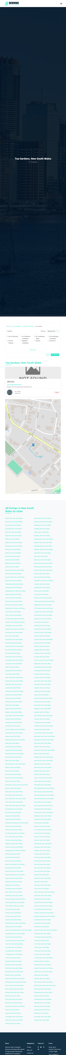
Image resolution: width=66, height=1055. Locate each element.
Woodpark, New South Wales (42, 1003)
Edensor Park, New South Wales (14, 646)
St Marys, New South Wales (13, 913)
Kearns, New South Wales (41, 695)
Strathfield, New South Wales (42, 920)
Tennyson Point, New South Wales (15, 940)
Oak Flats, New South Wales (13, 812)
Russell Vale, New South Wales (14, 878)
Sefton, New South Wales (41, 888)
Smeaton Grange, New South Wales (15, 899)
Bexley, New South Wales (12, 560)
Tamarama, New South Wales (42, 933)
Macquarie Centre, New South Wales (44, 736)
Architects (53, 341)
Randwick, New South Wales (42, 850)
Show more (33, 350)
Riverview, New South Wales (13, 861)
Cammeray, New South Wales (13, 580)
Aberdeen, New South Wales (13, 525)
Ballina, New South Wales (12, 539)
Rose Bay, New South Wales (42, 864)
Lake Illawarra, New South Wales (43, 715)
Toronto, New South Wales (12, 958)
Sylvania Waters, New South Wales (15, 933)
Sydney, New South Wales (41, 926)
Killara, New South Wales (12, 705)
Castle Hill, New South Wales (13, 594)
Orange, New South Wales (12, 816)
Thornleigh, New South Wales (13, 951)
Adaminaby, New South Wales (42, 525)
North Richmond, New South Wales (44, 798)
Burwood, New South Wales (42, 573)
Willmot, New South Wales (12, 996)
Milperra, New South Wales (12, 767)
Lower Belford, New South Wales (43, 733)
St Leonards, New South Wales (43, 909)
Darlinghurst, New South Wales (14, 625)
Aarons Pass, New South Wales (14, 518)
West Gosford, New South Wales (43, 982)
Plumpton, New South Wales (42, 826)
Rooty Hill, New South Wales (42, 861)
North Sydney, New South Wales (43, 805)
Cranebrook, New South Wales (42, 618)
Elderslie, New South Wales (42, 646)
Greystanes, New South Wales (42, 681)
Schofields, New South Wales (13, 888)
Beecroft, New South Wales (13, 553)
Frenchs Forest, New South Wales (43, 660)
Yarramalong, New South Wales (14, 1016)
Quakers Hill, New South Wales (14, 843)
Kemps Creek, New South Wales (43, 698)
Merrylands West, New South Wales (15, 764)
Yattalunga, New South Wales (42, 1016)
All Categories (17, 326)
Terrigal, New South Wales (41, 940)
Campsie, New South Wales (42, 584)
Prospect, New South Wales (42, 836)
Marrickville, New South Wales (13, 750)
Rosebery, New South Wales (13, 868)
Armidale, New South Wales (42, 529)
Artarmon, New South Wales (13, 532)
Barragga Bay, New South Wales (43, 546)
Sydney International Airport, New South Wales (18, 930)
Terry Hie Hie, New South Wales (14, 944)
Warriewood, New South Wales (14, 968)
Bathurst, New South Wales (13, 549)
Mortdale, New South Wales (13, 774)
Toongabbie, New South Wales (14, 954)
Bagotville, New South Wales (13, 535)
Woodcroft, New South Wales (13, 1003)
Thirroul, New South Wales (41, 947)
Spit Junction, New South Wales (43, 906)
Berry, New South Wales (41, 556)
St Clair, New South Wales (12, 909)
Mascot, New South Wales (41, 753)
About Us (29, 1050)
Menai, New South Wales (12, 760)
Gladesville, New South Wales (42, 663)
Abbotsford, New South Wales (13, 522)
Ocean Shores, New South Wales (43, 812)
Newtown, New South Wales (13, 788)
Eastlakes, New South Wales (13, 643)
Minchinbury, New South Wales (42, 767)
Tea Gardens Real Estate (14, 384)
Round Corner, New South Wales (14, 871)
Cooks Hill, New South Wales (13, 615)
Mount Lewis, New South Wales (43, 778)
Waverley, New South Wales (13, 975)
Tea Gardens (17, 387)
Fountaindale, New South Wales (14, 660)
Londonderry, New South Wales (14, 733)
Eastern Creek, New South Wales (43, 639)
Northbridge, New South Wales (14, 809)
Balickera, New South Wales (42, 535)
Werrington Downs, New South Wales (15, 982)
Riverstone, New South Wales (42, 857)
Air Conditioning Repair (40, 337)
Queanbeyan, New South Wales (43, 843)
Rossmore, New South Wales (42, 868)
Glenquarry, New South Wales (13, 670)
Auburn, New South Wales (41, 532)
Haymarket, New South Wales (42, 684)
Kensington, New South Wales (13, 702)
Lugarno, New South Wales (12, 736)
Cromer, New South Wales (41, 622)
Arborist (38, 341)
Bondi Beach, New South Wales (43, 567)
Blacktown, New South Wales (42, 560)
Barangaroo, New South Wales (13, 546)
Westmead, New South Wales (42, 989)
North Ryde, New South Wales (42, 802)
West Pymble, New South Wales (14, 989)
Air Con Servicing (13, 336)
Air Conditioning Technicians (54, 337)
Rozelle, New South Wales (41, 875)
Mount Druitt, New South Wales (14, 778)
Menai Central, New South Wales (43, 760)
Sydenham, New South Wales (13, 926)
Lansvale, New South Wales (42, 719)
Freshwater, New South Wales (13, 663)
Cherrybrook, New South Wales (14, 605)
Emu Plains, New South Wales (13, 650)
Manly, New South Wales (12, 743)
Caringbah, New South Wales (42, 587)
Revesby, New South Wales (42, 854)
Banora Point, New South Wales (43, 542)
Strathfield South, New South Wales (15, 923)
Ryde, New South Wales (41, 881)
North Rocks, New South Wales (14, 802)
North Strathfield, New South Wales (15, 805)
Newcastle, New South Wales (42, 785)
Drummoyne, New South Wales (14, 632)
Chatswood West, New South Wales (44, 601)
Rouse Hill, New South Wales (42, 871)
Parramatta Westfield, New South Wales (16, 823)
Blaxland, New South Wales (13, 563)
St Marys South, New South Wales (44, 913)
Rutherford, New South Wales (42, 878)
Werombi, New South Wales (42, 978)
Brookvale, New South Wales (13, 573)
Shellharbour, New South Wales (14, 895)
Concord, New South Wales (13, 612)
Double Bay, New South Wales (42, 629)
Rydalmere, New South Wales (13, 881)
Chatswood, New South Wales (13, 601)
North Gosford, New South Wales (43, 791)
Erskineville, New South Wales (13, 657)
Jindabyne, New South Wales (42, 691)
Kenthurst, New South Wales (42, 702)
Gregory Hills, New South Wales (14, 681)
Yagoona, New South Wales (13, 1013)
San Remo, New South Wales (42, 885)
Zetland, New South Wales (12, 1023)
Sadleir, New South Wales (12, 885)
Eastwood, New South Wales (42, 643)
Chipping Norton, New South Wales (15, 608)
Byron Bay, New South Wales (42, 577)
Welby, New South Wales (41, 975)
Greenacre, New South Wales (42, 677)
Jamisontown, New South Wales (14, 691)
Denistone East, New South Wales (15, 629)
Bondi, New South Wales (12, 567)
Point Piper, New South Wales (13, 830)
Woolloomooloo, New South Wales (15, 1006)
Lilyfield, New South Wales (12, 726)
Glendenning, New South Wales (43, 667)
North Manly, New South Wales (14, 795)
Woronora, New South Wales (42, 1006)
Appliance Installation (25, 342)
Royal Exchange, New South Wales (15, 875)
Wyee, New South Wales (12, 1010)
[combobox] (53, 331)
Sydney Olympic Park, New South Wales (45, 930)
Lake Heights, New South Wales (14, 715)
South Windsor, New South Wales (14, 906)
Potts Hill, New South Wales (42, 833)
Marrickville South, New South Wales (44, 750)
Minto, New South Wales (12, 771)
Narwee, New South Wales (12, 781)
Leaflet (46, 493)
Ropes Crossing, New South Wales (15, 864)
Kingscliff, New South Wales (13, 708)
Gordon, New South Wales (12, 674)
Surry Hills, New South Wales (42, 923)
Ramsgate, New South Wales (42, 847)
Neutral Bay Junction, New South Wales (16, 785)
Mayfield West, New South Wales (43, 757)
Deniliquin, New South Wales (42, 625)
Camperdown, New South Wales (14, 584)
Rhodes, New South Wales (12, 857)
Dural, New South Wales (12, 636)
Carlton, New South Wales (41, 591)
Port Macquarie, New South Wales (15, 833)
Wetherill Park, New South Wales (14, 992)
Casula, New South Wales (41, 594)
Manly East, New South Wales (42, 743)
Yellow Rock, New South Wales (14, 1020)
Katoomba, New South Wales (13, 695)
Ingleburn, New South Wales (42, 688)
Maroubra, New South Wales (42, 746)
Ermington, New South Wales (42, 653)
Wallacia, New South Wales (42, 961)
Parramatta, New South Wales (42, 819)
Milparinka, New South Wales (42, 764)
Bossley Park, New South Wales (43, 570)
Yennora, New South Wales (41, 1020)
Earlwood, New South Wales (42, 636)
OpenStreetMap (52, 493)
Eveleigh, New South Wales (42, 657)
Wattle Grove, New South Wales (43, 971)
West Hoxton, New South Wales (14, 985)
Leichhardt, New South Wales (13, 722)
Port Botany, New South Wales (43, 830)
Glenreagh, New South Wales (42, 670)
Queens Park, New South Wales (14, 847)
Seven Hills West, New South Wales (44, 892)
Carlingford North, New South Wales (15, 591)
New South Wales (28, 326)
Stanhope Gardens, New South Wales (44, 916)
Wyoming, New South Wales (42, 1010)
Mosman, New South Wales (42, 774)
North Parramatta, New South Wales (15, 798)
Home (10, 326)
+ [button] (7, 401)
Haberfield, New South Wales (13, 684)
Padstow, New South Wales (13, 819)
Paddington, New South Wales (42, 816)
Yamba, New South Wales (41, 1013)
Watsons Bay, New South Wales (14, 971)
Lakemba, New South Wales (13, 719)
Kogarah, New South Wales (41, 712)
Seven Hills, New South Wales (13, 892)
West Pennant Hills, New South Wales (45, 985)
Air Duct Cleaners (10, 342)
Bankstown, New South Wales (13, 542)
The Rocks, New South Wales (13, 947)
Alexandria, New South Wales (13, 529)
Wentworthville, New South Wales (14, 978)
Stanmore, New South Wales (13, 920)
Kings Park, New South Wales (42, 705)
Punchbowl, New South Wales (13, 840)
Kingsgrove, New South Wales (42, 708)
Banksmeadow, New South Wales (43, 539)
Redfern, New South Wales (12, 854)
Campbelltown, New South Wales (43, 580)
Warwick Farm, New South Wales (43, 968)
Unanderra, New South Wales (13, 961)
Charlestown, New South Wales (43, 598)
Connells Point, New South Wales (43, 612)
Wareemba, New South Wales (13, 964)
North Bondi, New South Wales (14, 791)
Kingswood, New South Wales (13, 712)
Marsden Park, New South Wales (14, 753)
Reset (48, 354)
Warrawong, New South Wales (42, 964)
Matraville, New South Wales (13, 757)
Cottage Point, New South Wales (14, 618)
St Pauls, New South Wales (13, 916)
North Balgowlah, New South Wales (44, 788)
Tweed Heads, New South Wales (43, 958)
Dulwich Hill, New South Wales (42, 632)
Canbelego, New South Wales (13, 587)
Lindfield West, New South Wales (43, 726)
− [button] (7, 404)
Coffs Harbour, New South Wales (43, 608)
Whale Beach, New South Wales (43, 992)
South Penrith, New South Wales (43, 902)
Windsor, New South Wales (41, 996)
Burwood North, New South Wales (14, 577)
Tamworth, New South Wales (13, 937)
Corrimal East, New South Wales (43, 615)
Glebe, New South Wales (12, 667)
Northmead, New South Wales (42, 809)
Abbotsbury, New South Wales (42, 518)
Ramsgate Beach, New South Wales (15, 850)
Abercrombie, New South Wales (43, 522)
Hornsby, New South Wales (12, 688)
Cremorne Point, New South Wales (15, 622)
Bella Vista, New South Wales (42, 553)
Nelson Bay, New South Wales (42, 781)
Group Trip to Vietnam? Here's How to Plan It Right (55, 1049)
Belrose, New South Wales (12, 556)
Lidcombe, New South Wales (42, 722)
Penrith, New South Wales (41, 823)
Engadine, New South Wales (42, 650)
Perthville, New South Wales (13, 826)
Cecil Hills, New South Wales (13, 598)
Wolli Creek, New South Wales (13, 999)
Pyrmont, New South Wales (42, 840)
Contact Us (30, 1053)
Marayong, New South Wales (13, 746)
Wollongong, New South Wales (43, 999)
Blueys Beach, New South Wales (43, 563)
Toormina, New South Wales (42, 954)
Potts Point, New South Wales (14, 836)
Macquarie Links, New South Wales (15, 740)
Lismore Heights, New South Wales (15, 729)
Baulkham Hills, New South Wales (43, 549)
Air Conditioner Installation (26, 337)
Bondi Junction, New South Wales (14, 570)
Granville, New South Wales (42, 674)
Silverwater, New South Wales (42, 895)
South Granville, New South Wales (14, 902)
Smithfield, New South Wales (42, 899)
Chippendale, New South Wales (43, 605)
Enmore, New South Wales (12, 653)
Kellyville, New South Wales (13, 698)
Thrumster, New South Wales (42, 951)
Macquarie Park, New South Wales (44, 740)
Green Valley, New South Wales (14, 677)
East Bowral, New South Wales (14, 639)
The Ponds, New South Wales (42, 944)
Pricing (29, 1047)
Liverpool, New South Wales (42, 729)
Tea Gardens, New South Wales (43, 937)
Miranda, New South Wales (41, 771)
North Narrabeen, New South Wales (44, 795)
